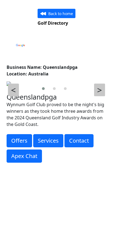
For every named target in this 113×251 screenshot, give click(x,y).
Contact (79, 140)
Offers (19, 140)
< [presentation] (13, 90)
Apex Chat (24, 156)
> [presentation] (99, 90)
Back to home (60, 13)
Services (48, 140)
